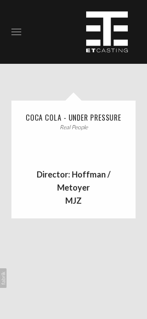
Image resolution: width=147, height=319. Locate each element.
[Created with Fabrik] (3, 278)
